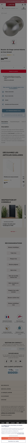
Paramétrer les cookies (13, 441)
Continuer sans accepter (13, 435)
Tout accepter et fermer (13, 438)
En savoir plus (20, 433)
